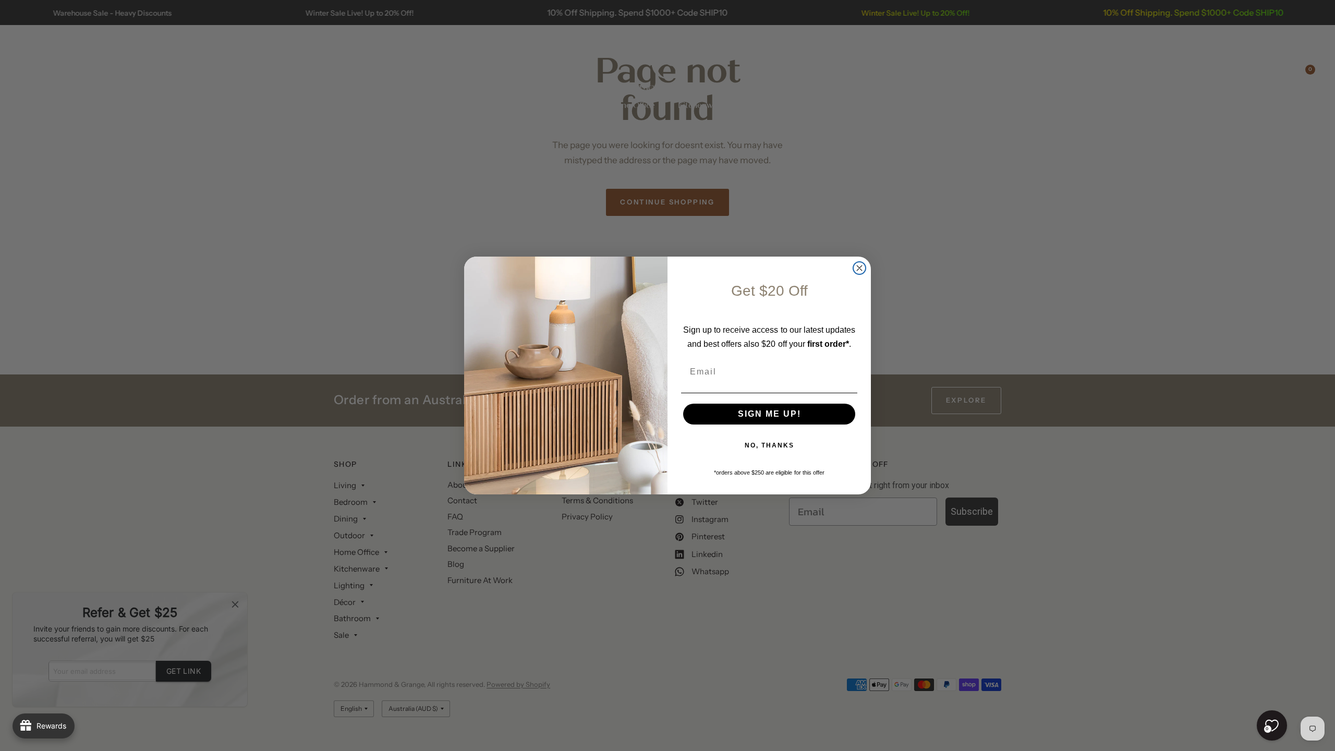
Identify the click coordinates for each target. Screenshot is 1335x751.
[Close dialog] (859, 268)
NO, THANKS (769, 445)
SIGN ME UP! (769, 413)
